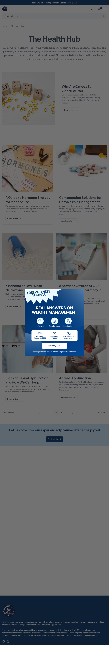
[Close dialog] (81, 292)
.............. (54, 322)
